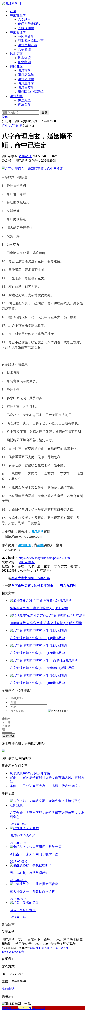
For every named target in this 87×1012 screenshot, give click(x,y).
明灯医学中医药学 (31, 92)
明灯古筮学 (26, 87)
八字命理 (24, 49)
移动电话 (8, 989)
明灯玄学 (24, 70)
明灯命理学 (26, 79)
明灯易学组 (27, 562)
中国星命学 (26, 36)
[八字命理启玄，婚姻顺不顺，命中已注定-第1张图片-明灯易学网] (32, 168)
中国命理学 (18, 32)
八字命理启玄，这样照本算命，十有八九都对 (43, 585)
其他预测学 (26, 28)
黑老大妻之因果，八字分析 (30, 578)
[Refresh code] (58, 711)
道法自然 (24, 104)
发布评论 (8, 735)
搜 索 (44, 112)
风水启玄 (16, 53)
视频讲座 (16, 66)
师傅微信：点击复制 (23, 1008)
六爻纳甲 (24, 19)
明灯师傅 (24, 545)
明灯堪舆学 (26, 75)
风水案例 (24, 62)
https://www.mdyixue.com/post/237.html (45, 558)
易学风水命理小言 (31, 41)
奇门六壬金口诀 (29, 24)
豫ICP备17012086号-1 (43, 947)
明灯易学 (37, 531)
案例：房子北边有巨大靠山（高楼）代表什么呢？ (45, 786)
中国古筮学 (18, 15)
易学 (40, 545)
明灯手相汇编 (27, 45)
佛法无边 (24, 100)
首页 (13, 11)
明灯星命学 (26, 83)
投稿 (5, 117)
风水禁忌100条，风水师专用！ (31, 773)
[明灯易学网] (11, 3)
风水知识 (24, 58)
